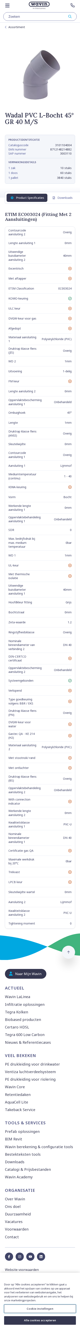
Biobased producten (23, 1019)
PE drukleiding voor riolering (30, 1079)
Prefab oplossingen (22, 1131)
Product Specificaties (30, 198)
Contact (12, 1236)
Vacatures (14, 1221)
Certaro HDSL (17, 1027)
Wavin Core (15, 1086)
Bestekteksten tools (23, 1154)
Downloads (65, 198)
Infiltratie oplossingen (25, 1004)
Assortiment (16, 27)
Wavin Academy (19, 1176)
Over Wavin (15, 1198)
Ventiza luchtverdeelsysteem (30, 1071)
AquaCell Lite (16, 1102)
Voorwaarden (17, 1229)
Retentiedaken (18, 1094)
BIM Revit (13, 1139)
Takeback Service (20, 1109)
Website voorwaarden (22, 1269)
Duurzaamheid (18, 1214)
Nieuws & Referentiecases (28, 1042)
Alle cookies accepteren (40, 1320)
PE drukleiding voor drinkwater (32, 1064)
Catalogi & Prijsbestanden (28, 1169)
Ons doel (13, 1206)
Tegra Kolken (16, 1012)
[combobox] (40, 16)
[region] (40, 1300)
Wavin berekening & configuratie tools (39, 1146)
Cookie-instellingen (40, 1308)
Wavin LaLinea (17, 996)
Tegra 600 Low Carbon (25, 1034)
